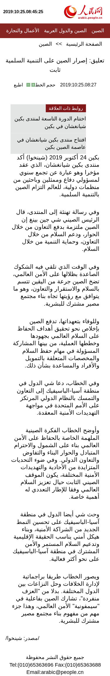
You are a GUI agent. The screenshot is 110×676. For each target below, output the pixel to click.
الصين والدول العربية (65, 30)
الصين (98, 30)
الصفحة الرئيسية (84, 44)
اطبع (18, 84)
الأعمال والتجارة (22, 30)
